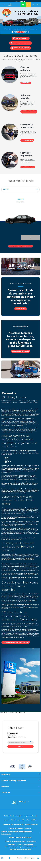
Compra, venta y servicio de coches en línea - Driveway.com (17, 833)
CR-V (6, 460)
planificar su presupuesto (16, 517)
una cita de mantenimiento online (21, 577)
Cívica (7, 458)
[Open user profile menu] (38, 858)
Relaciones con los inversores (13, 824)
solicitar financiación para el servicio (12, 569)
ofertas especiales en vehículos (10, 522)
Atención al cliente (30, 824)
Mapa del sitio (9, 820)
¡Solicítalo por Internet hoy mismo (11, 539)
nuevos (23, 522)
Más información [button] (28, 167)
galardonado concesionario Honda (23, 410)
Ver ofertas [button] (25, 82)
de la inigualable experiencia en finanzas (19, 509)
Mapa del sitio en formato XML (25, 820)
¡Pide (3, 577)
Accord (7, 457)
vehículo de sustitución (8, 518)
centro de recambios (28, 597)
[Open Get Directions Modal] (33, 4)
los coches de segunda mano (16, 475)
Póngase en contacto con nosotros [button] (16, 642)
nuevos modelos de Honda (13, 468)
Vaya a (20, 746)
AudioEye (12, 837)
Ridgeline (8, 461)
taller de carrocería (26, 573)
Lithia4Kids (19, 828)
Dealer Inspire (26, 849)
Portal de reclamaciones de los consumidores (20, 841)
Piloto (7, 462)
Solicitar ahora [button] (27, 140)
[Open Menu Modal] (2, 4)
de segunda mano (31, 522)
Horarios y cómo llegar (28, 816)
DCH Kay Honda (27, 844)
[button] (12, 32)
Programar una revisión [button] (20, 351)
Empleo (11, 828)
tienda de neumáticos (23, 604)
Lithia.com (27, 828)
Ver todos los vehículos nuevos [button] (20, 246)
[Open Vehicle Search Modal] (38, 4)
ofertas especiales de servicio (17, 566)
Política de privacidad (11, 816)
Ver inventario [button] (20, 308)
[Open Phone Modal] (28, 4)
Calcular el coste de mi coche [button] (29, 111)
